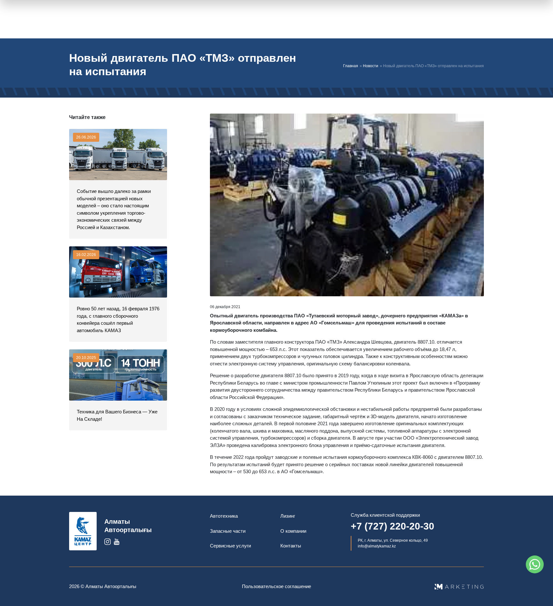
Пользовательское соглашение (276, 586)
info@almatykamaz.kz (377, 546)
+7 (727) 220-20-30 (392, 526)
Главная (350, 66)
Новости (370, 66)
